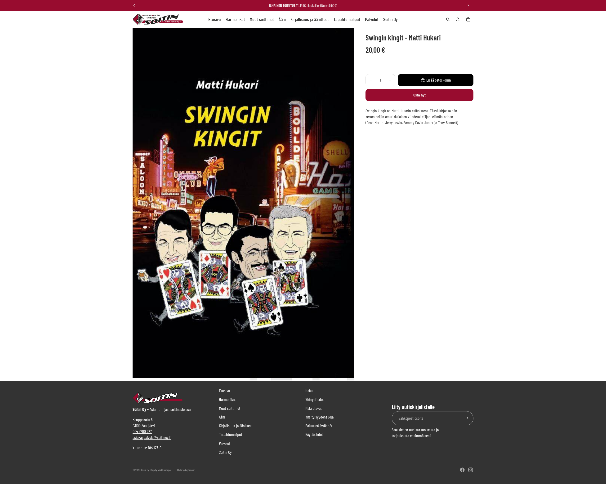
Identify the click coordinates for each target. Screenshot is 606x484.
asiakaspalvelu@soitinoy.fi (152, 437)
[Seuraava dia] (468, 5)
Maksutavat (313, 408)
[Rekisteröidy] (466, 418)
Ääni (222, 416)
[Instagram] (470, 470)
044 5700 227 (142, 431)
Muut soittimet (229, 408)
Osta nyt (419, 94)
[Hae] (448, 19)
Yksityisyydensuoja (319, 416)
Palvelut (224, 443)
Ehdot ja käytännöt (186, 469)
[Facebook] (462, 470)
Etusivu (224, 390)
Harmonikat (227, 399)
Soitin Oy (225, 452)
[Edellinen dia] (134, 5)
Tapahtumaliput (230, 434)
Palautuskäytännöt (318, 425)
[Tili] (458, 19)
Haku (309, 390)
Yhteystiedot (314, 399)
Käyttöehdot (314, 434)
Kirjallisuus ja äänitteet (236, 425)
